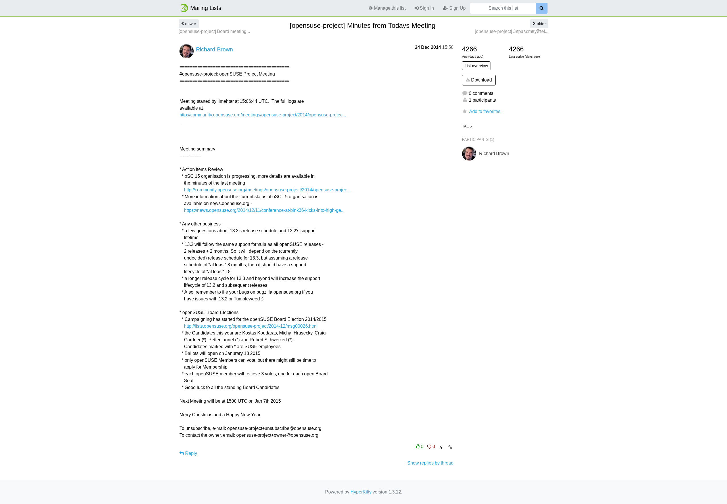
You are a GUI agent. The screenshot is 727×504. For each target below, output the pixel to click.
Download (481, 80)
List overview (476, 65)
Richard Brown (214, 49)
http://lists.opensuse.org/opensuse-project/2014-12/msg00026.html (250, 326)
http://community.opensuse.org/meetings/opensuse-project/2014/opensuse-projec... (262, 114)
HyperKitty (360, 492)
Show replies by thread (430, 463)
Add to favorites (484, 111)
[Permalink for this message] (450, 447)
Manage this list (389, 8)
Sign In (426, 8)
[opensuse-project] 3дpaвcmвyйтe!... (511, 31)
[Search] (542, 8)
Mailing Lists (205, 8)
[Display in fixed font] (440, 447)
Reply (190, 453)
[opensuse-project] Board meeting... (214, 31)
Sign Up (457, 8)
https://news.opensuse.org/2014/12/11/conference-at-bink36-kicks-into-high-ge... (264, 210)
